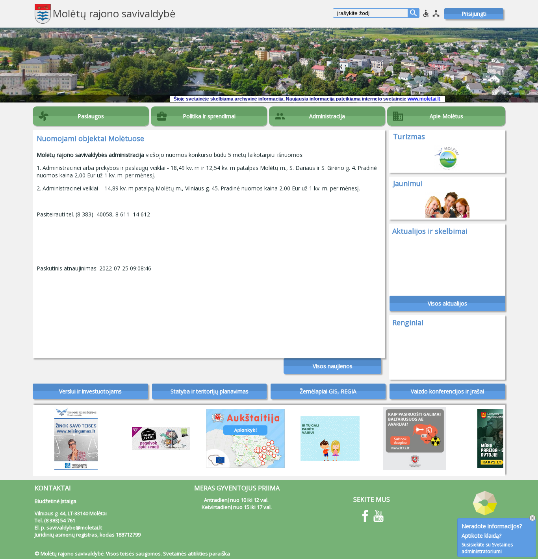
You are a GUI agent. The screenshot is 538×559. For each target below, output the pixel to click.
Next (495, 438)
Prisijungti (474, 13)
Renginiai (407, 322)
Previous (42, 436)
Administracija (327, 116)
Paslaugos (91, 116)
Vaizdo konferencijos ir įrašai (447, 391)
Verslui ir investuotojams (90, 391)
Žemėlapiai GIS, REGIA (328, 391)
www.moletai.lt (404, 98)
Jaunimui (408, 183)
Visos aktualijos (447, 303)
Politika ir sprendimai (209, 116)
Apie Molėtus (446, 116)
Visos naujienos (332, 366)
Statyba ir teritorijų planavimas (210, 391)
